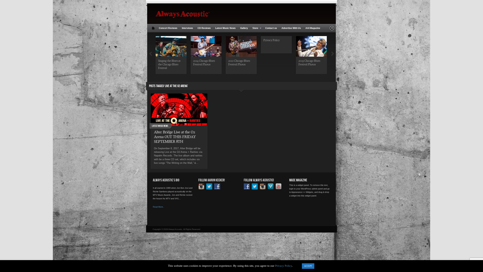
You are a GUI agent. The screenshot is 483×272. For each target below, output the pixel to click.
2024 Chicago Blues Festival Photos (204, 62)
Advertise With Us (291, 28)
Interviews (187, 28)
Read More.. (158, 207)
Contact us (271, 28)
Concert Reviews (168, 28)
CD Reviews (204, 28)
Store (254, 28)
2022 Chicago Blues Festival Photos (239, 62)
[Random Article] (332, 29)
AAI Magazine (312, 28)
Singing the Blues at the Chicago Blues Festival (169, 64)
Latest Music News (225, 28)
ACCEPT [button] (308, 266)
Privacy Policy (271, 40)
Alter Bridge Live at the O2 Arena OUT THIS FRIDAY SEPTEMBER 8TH (175, 137)
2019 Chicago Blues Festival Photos (309, 62)
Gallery (244, 28)
